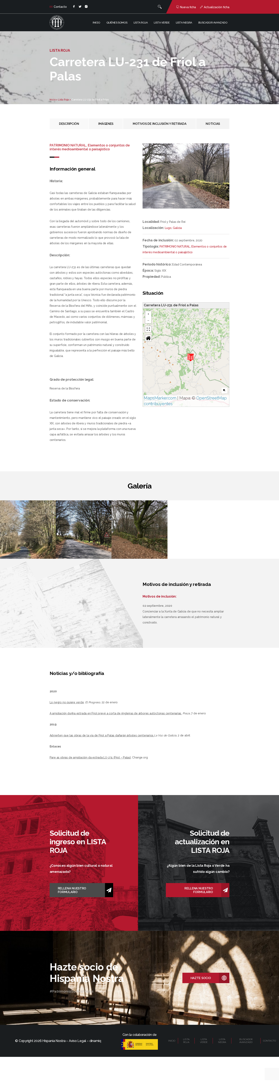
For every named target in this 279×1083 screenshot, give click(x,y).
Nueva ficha (188, 7)
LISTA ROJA (186, 1041)
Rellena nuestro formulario (72, 890)
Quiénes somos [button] (116, 22)
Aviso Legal (77, 1041)
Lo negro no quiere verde (67, 702)
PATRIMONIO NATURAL (175, 246)
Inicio (96, 22)
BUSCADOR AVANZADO (246, 1041)
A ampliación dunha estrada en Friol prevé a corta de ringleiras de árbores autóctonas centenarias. (116, 713)
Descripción (69, 124)
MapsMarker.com (160, 398)
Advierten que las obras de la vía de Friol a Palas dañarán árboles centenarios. (102, 735)
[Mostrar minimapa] (224, 390)
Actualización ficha (216, 7)
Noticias (213, 124)
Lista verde (162, 22)
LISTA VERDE (204, 1041)
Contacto (60, 6)
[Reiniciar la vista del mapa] (148, 338)
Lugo (168, 228)
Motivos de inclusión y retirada (159, 124)
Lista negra (184, 22)
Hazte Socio (201, 978)
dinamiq (95, 1041)
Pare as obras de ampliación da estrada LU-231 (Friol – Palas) (90, 757)
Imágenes (105, 124)
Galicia (177, 228)
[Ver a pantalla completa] (148, 329)
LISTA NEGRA (222, 1041)
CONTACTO (269, 1040)
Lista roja (141, 22)
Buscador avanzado (213, 22)
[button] (190, 357)
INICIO (171, 1040)
